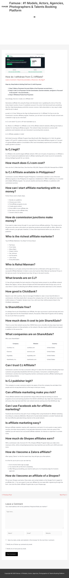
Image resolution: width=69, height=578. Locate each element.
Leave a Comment (10, 80)
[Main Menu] (34, 17)
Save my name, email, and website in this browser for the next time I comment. (31, 540)
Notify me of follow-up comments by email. (19, 544)
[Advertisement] (34, 32)
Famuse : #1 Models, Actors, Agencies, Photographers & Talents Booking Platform (36, 6)
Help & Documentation (24, 80)
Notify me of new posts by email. (16, 548)
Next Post (63, 494)
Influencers (34, 80)
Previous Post (7, 494)
